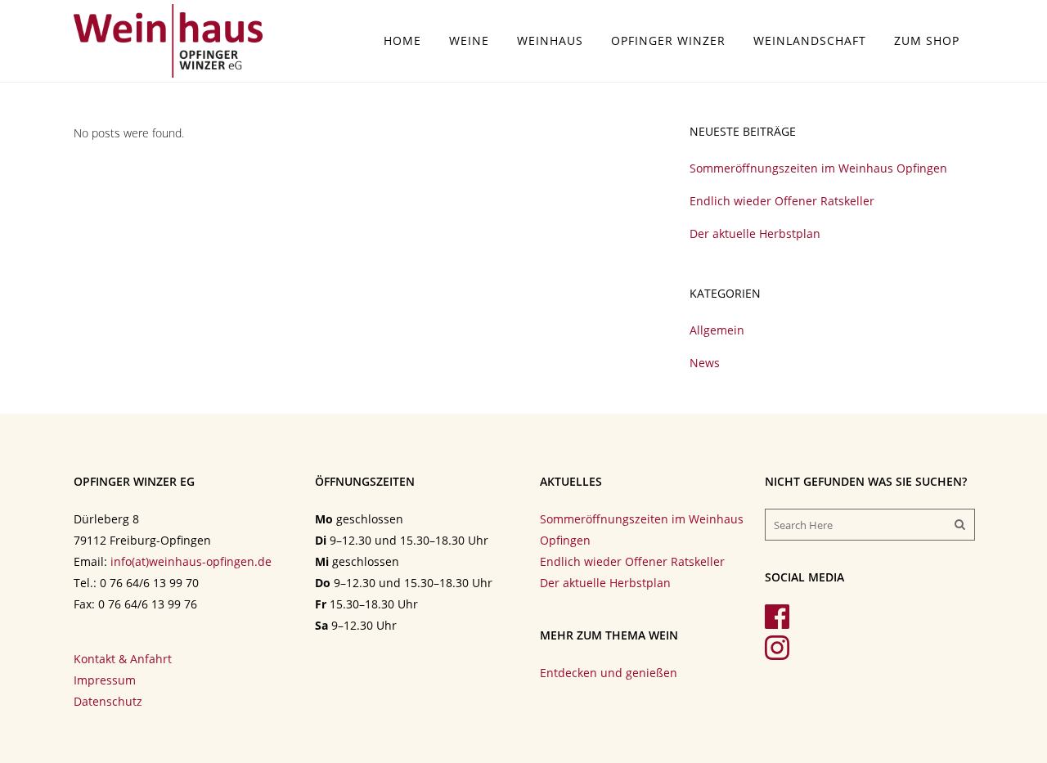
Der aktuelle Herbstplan (755, 233)
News (705, 362)
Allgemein (717, 330)
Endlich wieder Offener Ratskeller (782, 201)
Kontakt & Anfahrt (123, 659)
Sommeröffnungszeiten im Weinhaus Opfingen (818, 168)
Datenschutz (108, 701)
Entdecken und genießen (608, 672)
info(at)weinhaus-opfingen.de (191, 561)
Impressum (105, 680)
